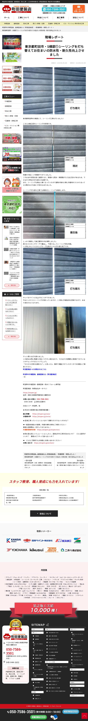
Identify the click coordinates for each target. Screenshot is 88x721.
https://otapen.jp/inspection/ (48, 430)
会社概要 (75, 676)
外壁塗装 (7, 23)
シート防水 (17, 582)
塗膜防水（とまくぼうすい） (32, 582)
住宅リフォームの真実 (50, 662)
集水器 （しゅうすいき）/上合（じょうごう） (21, 591)
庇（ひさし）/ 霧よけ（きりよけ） (70, 586)
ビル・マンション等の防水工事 (74, 23)
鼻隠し (45, 595)
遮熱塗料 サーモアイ (78, 653)
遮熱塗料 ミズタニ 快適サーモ (77, 641)
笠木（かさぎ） (52, 586)
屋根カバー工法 (43, 584)
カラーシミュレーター (53, 642)
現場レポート (38, 698)
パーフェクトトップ (78, 656)
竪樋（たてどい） (68, 595)
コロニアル (60, 598)
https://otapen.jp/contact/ (44, 443)
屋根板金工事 (38, 658)
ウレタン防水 (78, 579)
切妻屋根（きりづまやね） (57, 593)
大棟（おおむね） (74, 593)
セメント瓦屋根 (71, 582)
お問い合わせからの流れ (54, 639)
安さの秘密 (37, 682)
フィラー (27, 577)
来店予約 (72, 682)
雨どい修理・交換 (38, 23)
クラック (9, 577)
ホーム (7, 18)
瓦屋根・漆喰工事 (54, 23)
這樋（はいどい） (64, 589)
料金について (35, 679)
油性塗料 (9, 579)
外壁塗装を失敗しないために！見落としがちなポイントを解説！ (57, 667)
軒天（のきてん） (67, 591)
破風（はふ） (79, 591)
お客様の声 (37, 695)
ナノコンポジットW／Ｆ (77, 650)
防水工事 (26, 23)
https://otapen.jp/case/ (41, 414)
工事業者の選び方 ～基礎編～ (55, 671)
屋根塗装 (17, 23)
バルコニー (47, 579)
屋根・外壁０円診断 (53, 636)
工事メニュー (35, 632)
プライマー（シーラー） (40, 577)
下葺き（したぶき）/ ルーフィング (19, 586)
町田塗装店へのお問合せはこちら (34, 369)
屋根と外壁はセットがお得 (54, 687)
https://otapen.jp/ (30, 392)
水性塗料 (17, 579)
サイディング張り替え (38, 669)
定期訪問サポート (52, 658)
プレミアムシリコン (78, 659)
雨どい (40, 591)
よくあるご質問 (77, 689)
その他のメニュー (74, 695)
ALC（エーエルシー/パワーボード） (72, 577)
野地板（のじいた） (38, 586)
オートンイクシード (53, 649)
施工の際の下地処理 (53, 645)
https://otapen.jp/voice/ (41, 416)
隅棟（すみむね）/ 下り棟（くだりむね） (19, 595)
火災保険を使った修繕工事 (38, 688)
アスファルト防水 (67, 579)
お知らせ (75, 679)
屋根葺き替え (38, 664)
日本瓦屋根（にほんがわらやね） (16, 584)
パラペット (79, 595)
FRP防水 (27, 598)
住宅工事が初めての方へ (54, 632)
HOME (33, 629)
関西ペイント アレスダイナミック (77, 635)
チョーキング (18, 577)
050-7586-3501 (43, 399)
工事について (48, 629)
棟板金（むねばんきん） (52, 591)
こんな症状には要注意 (53, 652)
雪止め (82, 584)
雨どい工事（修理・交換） (38, 651)
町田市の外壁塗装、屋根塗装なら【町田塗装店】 (38, 706)
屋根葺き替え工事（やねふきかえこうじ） (64, 584)
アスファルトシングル (39, 598)
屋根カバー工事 (38, 661)
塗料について (73, 629)
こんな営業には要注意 (53, 674)
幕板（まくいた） (51, 589)
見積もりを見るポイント (54, 681)
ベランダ (56, 579)
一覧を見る (13, 285)
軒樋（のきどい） (55, 595)
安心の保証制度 (52, 655)
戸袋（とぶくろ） (25, 589)
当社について (45, 513)
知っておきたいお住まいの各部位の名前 (57, 691)
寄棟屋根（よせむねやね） (38, 593)
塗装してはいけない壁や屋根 (55, 678)
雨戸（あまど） (38, 589)
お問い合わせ (73, 685)
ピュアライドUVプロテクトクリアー (77, 665)
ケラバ (25, 593)
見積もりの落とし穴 (53, 684)
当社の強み (76, 672)
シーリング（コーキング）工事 (32, 579)
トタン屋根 (32, 584)
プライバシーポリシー (78, 692)
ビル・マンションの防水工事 (38, 675)
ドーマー (38, 595)
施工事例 (34, 692)
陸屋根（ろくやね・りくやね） (54, 582)
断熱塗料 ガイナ (77, 645)
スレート (51, 598)
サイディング (54, 577)
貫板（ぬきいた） (15, 593)
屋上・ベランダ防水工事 (38, 644)
